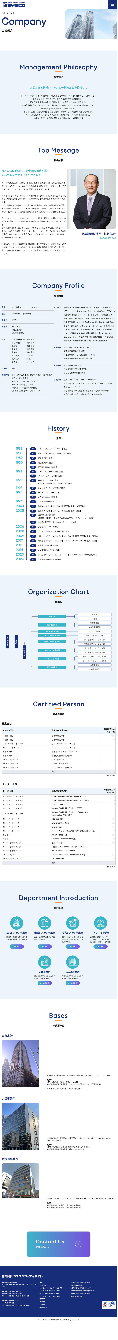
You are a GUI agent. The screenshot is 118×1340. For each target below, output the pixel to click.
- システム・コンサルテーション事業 (51, 1288)
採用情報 (42, 1307)
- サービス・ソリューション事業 (50, 1296)
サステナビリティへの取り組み (81, 1282)
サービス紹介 (44, 1285)
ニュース (42, 1304)
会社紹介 (42, 1302)
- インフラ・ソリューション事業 (50, 1293)
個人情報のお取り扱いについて (81, 1288)
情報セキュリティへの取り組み (81, 1293)
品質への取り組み (76, 1296)
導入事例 (42, 1299)
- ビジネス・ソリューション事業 (50, 1291)
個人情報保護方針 (76, 1285)
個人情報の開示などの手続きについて (83, 1291)
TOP (41, 1282)
